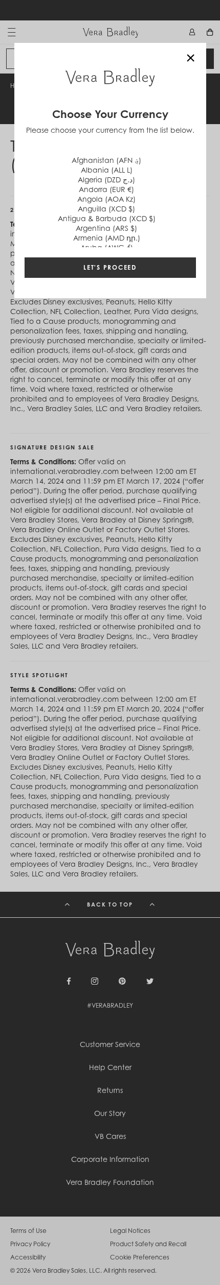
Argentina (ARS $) (106, 228)
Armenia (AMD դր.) (106, 237)
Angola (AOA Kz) (106, 199)
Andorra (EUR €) (106, 189)
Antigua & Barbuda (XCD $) (107, 218)
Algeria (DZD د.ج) (106, 179)
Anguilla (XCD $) (106, 208)
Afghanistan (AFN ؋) (106, 160)
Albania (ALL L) (107, 169)
